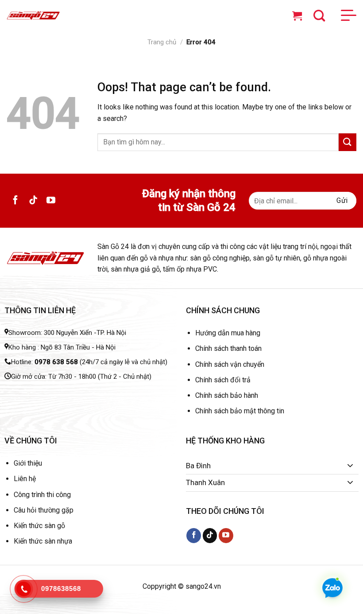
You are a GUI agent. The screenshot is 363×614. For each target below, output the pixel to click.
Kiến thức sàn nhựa (43, 541)
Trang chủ (161, 42)
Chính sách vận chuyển (229, 364)
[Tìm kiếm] (319, 15)
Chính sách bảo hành (226, 395)
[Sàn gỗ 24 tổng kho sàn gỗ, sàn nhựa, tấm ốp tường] (33, 15)
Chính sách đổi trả (223, 380)
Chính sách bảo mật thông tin (239, 411)
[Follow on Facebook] (15, 201)
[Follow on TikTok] (33, 201)
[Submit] (347, 142)
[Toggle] (350, 466)
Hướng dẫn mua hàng (227, 333)
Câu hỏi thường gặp (43, 510)
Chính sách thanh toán (228, 348)
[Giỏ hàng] (299, 15)
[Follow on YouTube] (50, 201)
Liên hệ (25, 478)
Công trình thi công (42, 494)
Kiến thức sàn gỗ (39, 525)
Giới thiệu (28, 463)
